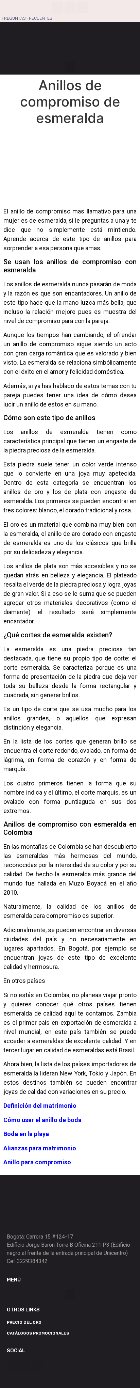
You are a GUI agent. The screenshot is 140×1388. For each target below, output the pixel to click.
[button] (70, 67)
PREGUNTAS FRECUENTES (27, 18)
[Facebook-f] (57, 7)
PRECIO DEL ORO (24, 1322)
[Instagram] (70, 7)
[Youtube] (82, 7)
